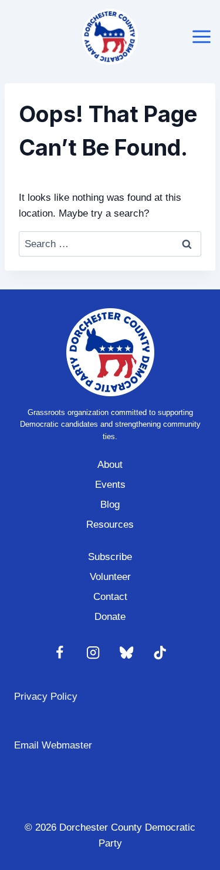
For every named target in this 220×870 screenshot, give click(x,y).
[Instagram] (93, 653)
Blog (110, 504)
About (110, 464)
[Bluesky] (127, 653)
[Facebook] (60, 653)
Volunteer (110, 576)
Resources (110, 524)
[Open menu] (202, 36)
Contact (110, 596)
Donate (110, 616)
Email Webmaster (53, 745)
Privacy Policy (45, 696)
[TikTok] (160, 653)
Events (110, 484)
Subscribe (110, 556)
